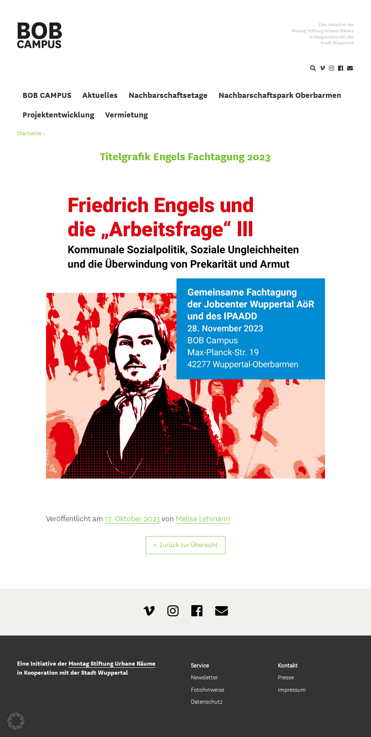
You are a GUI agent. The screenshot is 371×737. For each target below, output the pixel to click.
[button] (16, 721)
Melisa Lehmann (203, 518)
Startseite (29, 133)
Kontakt (288, 665)
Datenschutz (206, 701)
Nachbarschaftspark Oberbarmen (279, 95)
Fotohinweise (207, 689)
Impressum (292, 689)
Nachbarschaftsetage (168, 95)
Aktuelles (100, 95)
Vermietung (126, 114)
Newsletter (204, 677)
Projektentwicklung (58, 114)
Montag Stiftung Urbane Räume (111, 663)
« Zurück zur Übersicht (185, 545)
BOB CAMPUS (46, 95)
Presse (286, 677)
